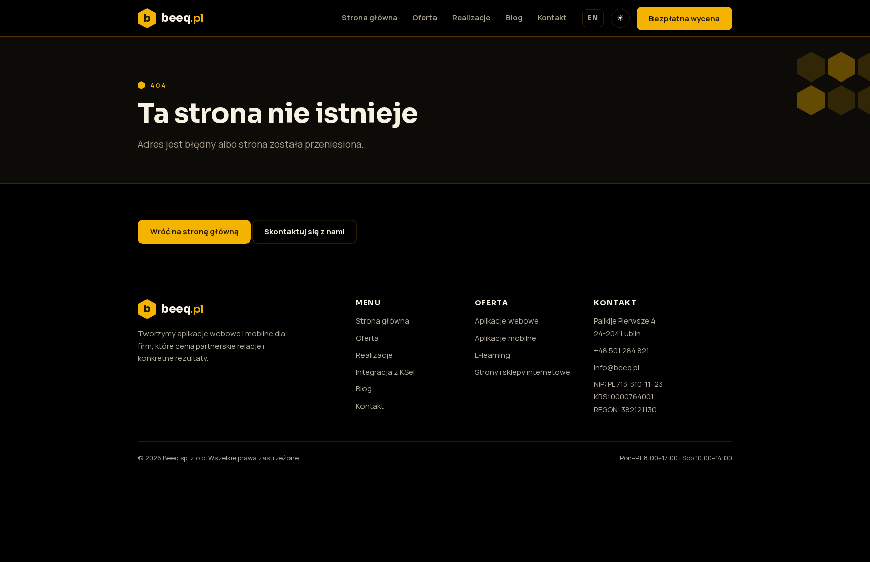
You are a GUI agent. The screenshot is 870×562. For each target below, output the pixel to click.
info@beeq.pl (616, 367)
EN (593, 18)
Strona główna (369, 17)
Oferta (424, 17)
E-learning (492, 355)
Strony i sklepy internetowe (522, 372)
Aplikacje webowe (507, 320)
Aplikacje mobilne (505, 338)
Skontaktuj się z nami (304, 231)
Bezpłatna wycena (684, 18)
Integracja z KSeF (386, 372)
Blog (514, 17)
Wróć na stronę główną (194, 231)
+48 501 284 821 (621, 350)
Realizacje (471, 17)
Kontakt (552, 17)
